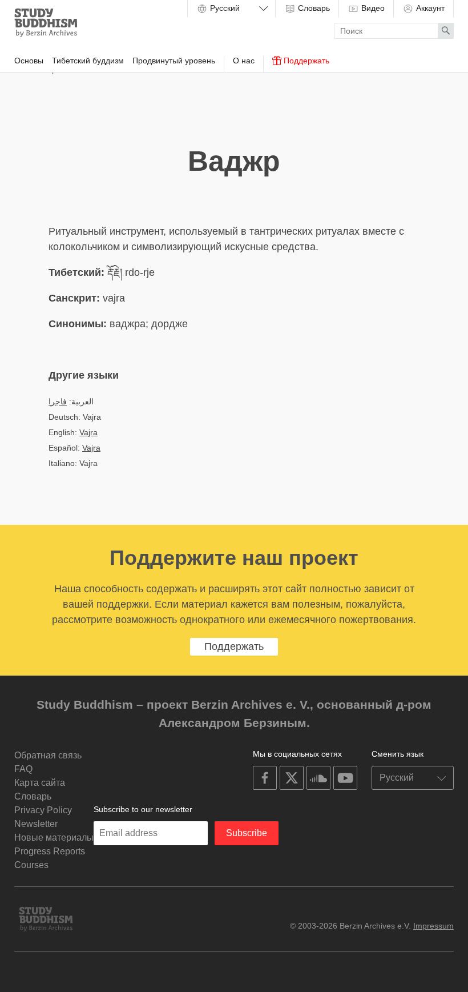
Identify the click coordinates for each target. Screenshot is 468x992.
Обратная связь (48, 755)
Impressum (433, 925)
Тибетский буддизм (88, 60)
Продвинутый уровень (173, 60)
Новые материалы (54, 837)
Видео (372, 8)
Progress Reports (49, 851)
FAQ (23, 769)
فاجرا (58, 401)
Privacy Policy (43, 810)
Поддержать (305, 60)
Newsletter (36, 824)
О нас (244, 60)
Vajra (88, 432)
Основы (28, 60)
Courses (31, 865)
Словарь (313, 8)
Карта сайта (39, 783)
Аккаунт (429, 8)
